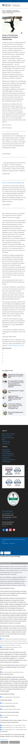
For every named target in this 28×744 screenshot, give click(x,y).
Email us (4, 526)
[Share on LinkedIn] (4, 357)
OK (1, 552)
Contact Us (14, 1)
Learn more (7, 552)
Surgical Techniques (8, 459)
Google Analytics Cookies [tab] (7, 649)
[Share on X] (4, 352)
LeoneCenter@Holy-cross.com (15, 345)
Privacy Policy (3, 739)
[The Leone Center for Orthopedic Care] (11, 5)
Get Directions (6, 519)
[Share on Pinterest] (4, 355)
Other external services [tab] (6, 674)
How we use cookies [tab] (5, 563)
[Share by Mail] (4, 360)
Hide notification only (14, 742)
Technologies (6, 461)
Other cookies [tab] (4, 717)
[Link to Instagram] (4, 362)
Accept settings (4, 742)
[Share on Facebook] (4, 350)
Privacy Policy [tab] (3, 731)
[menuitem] (14, 1)
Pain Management (8, 453)
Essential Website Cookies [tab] (7, 588)
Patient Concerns (7, 455)
